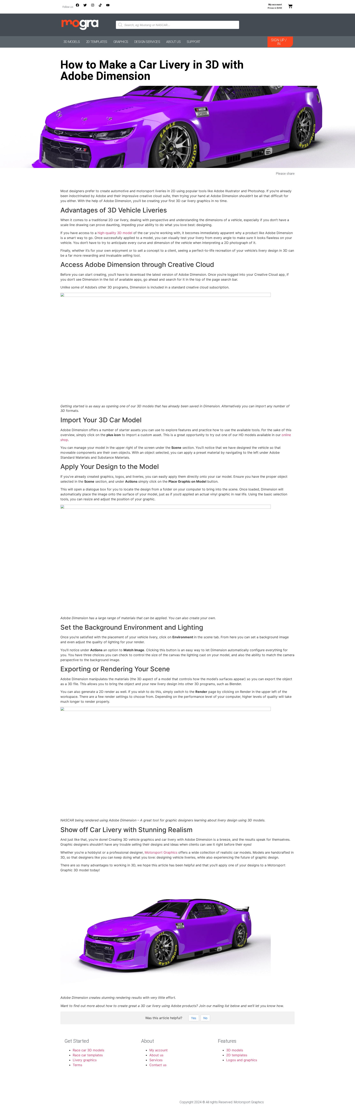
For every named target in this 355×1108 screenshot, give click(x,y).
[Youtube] (109, 6)
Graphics (120, 42)
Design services (147, 42)
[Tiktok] (102, 6)
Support (193, 42)
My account (275, 4)
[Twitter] (86, 6)
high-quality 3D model (115, 233)
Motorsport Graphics (161, 852)
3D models (71, 42)
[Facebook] (79, 6)
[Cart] (290, 6)
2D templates (96, 42)
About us (173, 42)
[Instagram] (94, 6)
